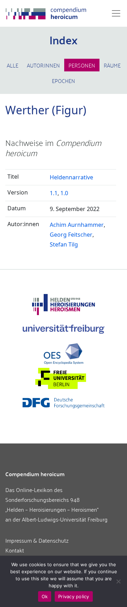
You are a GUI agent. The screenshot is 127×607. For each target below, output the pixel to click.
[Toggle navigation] (114, 13)
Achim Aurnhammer (77, 225)
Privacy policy (73, 596)
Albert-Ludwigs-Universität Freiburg (65, 519)
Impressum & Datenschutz (37, 540)
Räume (112, 65)
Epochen (63, 80)
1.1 (54, 193)
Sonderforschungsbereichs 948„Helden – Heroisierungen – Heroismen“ (51, 504)
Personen (81, 65)
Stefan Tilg (64, 244)
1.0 (64, 193)
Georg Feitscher (71, 234)
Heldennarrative (71, 177)
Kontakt (14, 550)
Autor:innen (43, 65)
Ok (45, 596)
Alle (12, 65)
